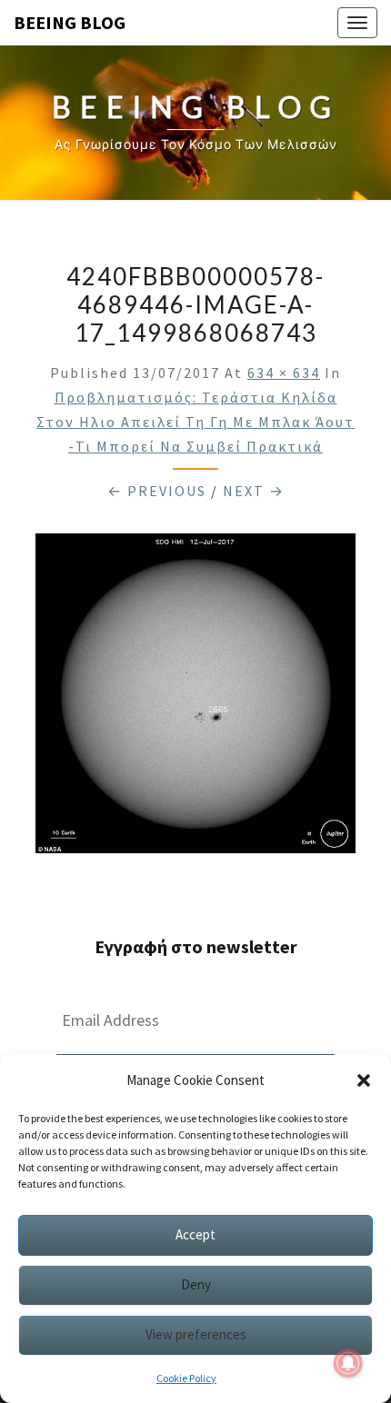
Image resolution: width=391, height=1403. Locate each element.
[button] (364, 1080)
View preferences (195, 1334)
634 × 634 (283, 372)
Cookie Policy (186, 1378)
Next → (254, 491)
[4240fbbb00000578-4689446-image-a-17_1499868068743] (195, 698)
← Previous (156, 491)
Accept (195, 1234)
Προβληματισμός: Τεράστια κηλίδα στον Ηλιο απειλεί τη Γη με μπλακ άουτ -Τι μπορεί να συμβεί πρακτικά (195, 421)
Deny (196, 1284)
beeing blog (69, 22)
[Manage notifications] (348, 1363)
